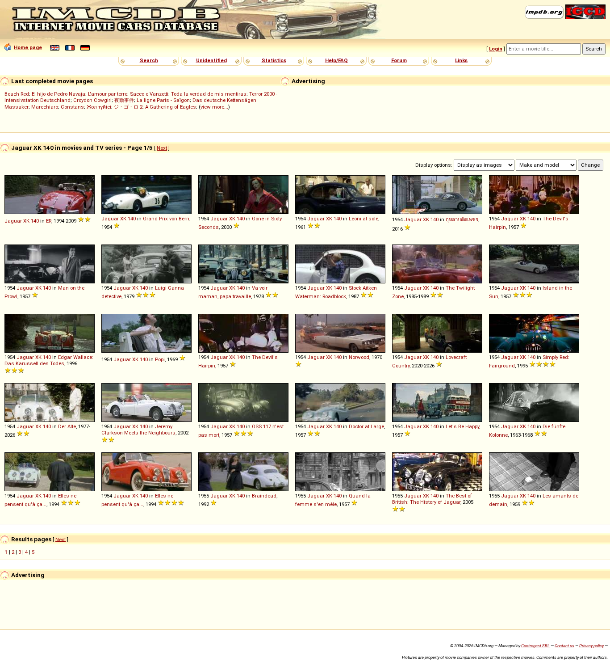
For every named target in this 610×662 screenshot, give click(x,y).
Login (495, 49)
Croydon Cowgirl (92, 100)
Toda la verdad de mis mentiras (209, 94)
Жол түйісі (99, 107)
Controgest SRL (535, 645)
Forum (399, 60)
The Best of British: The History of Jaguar (432, 499)
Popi (160, 359)
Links (461, 60)
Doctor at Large (366, 426)
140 (35, 221)
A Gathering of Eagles (170, 107)
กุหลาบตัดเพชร (462, 219)
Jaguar (13, 221)
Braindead (264, 496)
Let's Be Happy (462, 426)
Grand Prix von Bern (166, 218)
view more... (214, 107)
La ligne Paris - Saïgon (163, 100)
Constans (72, 107)
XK (26, 221)
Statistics (274, 60)
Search (149, 60)
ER (48, 221)
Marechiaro (44, 107)
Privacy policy (591, 645)
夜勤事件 (124, 100)
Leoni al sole (363, 218)
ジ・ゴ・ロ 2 (128, 107)
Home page (28, 47)
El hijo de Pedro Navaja (58, 94)
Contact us (564, 645)
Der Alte (67, 426)
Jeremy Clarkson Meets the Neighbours (138, 429)
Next (162, 148)
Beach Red (16, 94)
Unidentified (211, 60)
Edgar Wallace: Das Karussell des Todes (48, 360)
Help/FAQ (336, 60)
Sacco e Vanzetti (149, 94)
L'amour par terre (107, 94)
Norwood (359, 357)
